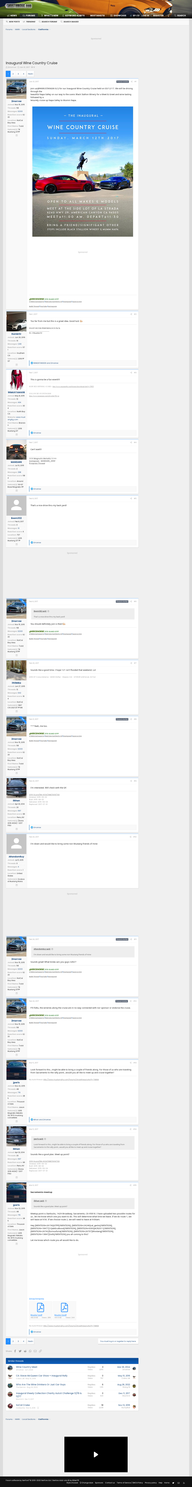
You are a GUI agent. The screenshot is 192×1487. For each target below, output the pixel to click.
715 (19, 1092)
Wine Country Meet (26, 1367)
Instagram (52, 306)
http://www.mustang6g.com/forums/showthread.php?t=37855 (73, 387)
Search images (70, 21)
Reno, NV (20, 817)
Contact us (110, 1483)
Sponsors (99, 1483)
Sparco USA (77, 302)
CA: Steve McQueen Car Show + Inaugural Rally (41, 1375)
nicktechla (20, 1408)
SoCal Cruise (23, 1405)
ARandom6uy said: (42, 949)
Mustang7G (97, 15)
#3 (135, 372)
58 (17, 108)
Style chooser (72, 1483)
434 (19, 402)
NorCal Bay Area (15, 121)
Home (166, 1483)
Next (30, 73)
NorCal (20, 702)
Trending (30, 21)
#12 (134, 1001)
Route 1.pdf (36, 1315)
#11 (135, 939)
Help (160, 1483)
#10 (134, 837)
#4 (135, 442)
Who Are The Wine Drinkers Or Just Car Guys (40, 1384)
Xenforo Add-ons (66, 1480)
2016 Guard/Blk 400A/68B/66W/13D (44, 795)
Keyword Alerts (75, 15)
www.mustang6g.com (16, 418)
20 (17, 807)
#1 (135, 81)
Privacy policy (151, 1483)
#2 (135, 314)
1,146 (20, 344)
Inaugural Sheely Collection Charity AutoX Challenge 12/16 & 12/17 (49, 1395)
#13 (134, 1063)
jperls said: (38, 1139)
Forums (30, 15)
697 (19, 811)
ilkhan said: (39, 1201)
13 (18, 528)
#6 (135, 601)
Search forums (49, 21)
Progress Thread (37, 463)
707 (18, 535)
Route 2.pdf (61, 1315)
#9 (135, 781)
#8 (135, 719)
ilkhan (16, 800)
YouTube (43, 306)
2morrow (12, 67)
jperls (16, 1082)
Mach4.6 (20, 1399)
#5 (135, 498)
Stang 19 (126, 1387)
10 (17, 399)
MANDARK (16, 462)
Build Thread (34, 306)
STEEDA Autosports (36, 302)
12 (17, 689)
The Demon (21, 1387)
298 (19, 472)
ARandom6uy (16, 856)
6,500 (20, 111)
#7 (135, 663)
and (45, 363)
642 (19, 693)
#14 (134, 1129)
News (13, 15)
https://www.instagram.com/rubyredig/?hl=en (44, 396)
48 (17, 1089)
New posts (14, 21)
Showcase (120, 15)
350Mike (16, 682)
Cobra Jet (20, 1378)
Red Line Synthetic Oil (53, 302)
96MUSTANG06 (16, 392)
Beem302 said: (40, 611)
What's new (51, 15)
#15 (134, 1185)
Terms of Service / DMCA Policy (130, 1483)
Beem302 (16, 518)
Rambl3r (16, 333)
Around (20, 481)
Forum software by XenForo (28, 1480)
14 (17, 341)
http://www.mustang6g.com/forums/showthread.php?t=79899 (71, 1079)
